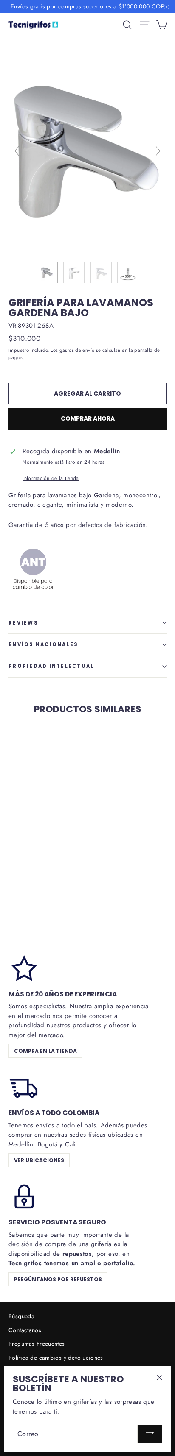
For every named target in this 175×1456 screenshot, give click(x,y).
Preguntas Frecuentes (36, 1343)
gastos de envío (77, 350)
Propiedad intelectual (51, 666)
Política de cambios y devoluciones (55, 1357)
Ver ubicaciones (39, 1160)
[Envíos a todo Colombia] (23, 1086)
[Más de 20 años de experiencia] (23, 967)
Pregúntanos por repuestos (58, 1279)
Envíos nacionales (43, 644)
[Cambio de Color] (33, 598)
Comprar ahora (88, 418)
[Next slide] (158, 150)
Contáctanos (24, 1330)
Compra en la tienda (45, 1050)
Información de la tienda (51, 478)
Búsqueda (21, 1316)
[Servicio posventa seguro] (23, 1196)
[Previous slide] (16, 150)
